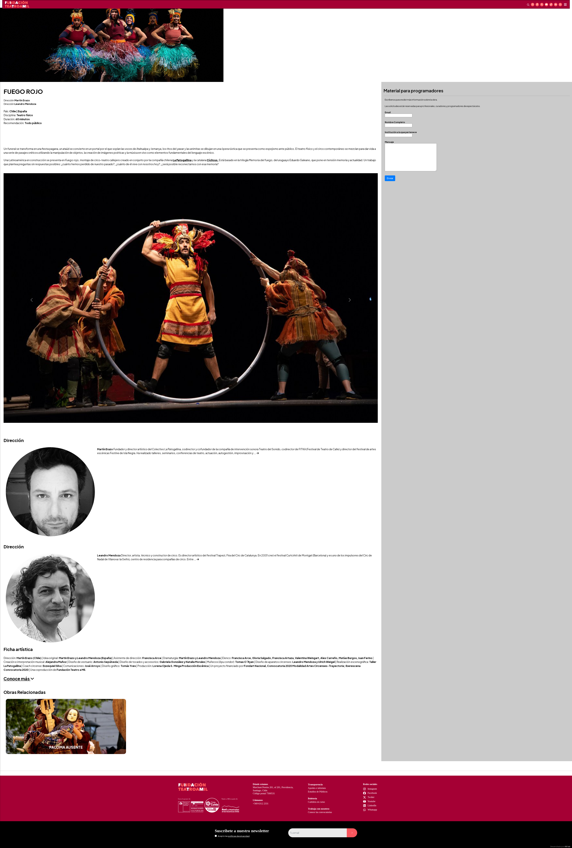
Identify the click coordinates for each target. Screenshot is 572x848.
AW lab (567, 846)
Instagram (372, 789)
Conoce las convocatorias (320, 812)
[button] (32, 299)
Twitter (370, 797)
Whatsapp (372, 809)
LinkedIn (371, 805)
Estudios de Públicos (317, 791)
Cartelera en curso (316, 802)
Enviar (390, 178)
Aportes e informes (317, 788)
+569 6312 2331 (260, 803)
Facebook (372, 793)
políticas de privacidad (239, 836)
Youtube (371, 801)
